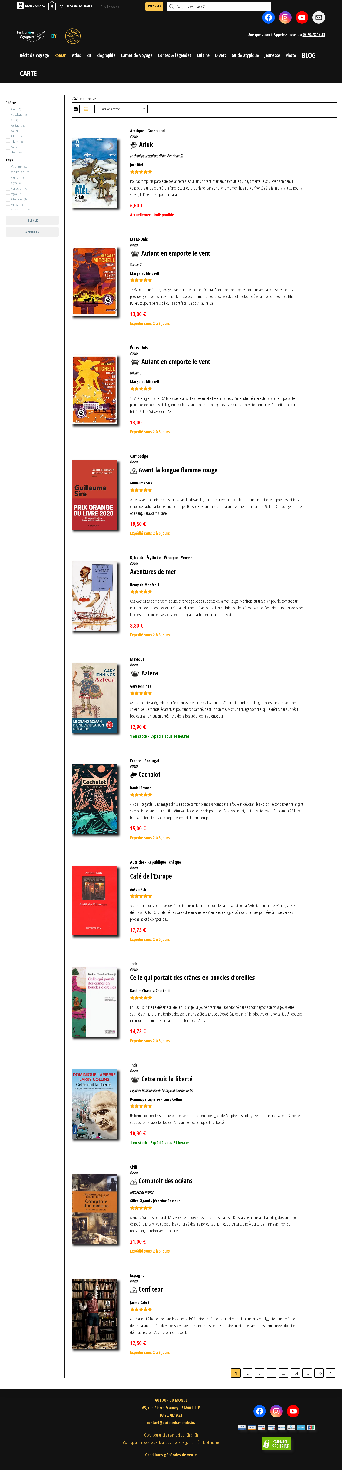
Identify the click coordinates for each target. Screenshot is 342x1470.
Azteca (149, 672)
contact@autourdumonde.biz (171, 1422)
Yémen (186, 557)
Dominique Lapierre (145, 1099)
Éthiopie (171, 557)
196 (319, 1373)
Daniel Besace (140, 787)
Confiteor (151, 1289)
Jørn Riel (136, 164)
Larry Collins (172, 1099)
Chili (133, 1167)
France (135, 760)
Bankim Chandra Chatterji (150, 990)
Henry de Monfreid (144, 584)
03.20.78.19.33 (314, 34)
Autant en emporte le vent (175, 253)
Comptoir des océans (165, 1180)
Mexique (137, 659)
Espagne (137, 1275)
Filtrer (32, 220)
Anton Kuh (138, 889)
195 (307, 1373)
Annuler (32, 231)
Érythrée (153, 557)
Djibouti (136, 557)
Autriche (137, 862)
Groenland (156, 131)
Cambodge (139, 456)
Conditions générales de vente (171, 1454)
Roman (134, 136)
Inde (134, 963)
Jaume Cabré (139, 1302)
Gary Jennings (140, 686)
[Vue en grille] (76, 109)
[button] (326, 128)
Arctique (137, 131)
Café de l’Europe (151, 876)
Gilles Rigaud (140, 1200)
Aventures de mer (153, 571)
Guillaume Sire (141, 483)
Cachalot (150, 774)
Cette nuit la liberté (166, 1078)
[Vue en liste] (86, 109)
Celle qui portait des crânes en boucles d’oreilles (192, 977)
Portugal (151, 760)
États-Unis (139, 239)
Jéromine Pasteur (166, 1200)
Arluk (146, 144)
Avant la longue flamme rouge (178, 469)
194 (295, 1373)
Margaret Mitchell (144, 273)
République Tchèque (164, 862)
